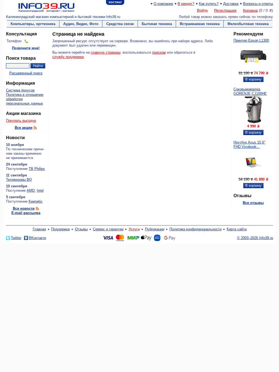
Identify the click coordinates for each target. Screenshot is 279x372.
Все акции (23, 128)
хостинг (115, 2)
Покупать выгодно (21, 120)
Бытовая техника (157, 24)
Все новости (24, 208)
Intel (40, 190)
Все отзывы (253, 203)
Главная (39, 229)
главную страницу (105, 52)
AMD (31, 190)
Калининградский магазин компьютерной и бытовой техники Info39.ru (63, 17)
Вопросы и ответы (258, 4)
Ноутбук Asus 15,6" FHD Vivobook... (249, 144)
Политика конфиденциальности (195, 229)
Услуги (134, 229)
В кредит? (186, 4)
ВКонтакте (37, 238)
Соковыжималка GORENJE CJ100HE (250, 91)
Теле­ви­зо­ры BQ (19, 180)
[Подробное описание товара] (253, 69)
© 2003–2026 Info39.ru (255, 238)
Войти (202, 10)
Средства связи (120, 24)
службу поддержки (68, 57)
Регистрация (225, 10)
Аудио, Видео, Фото (80, 24)
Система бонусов (20, 90)
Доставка (230, 4)
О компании (163, 4)
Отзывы (81, 229)
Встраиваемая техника (200, 24)
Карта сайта (237, 229)
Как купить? (209, 4)
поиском (159, 52)
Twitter (16, 238)
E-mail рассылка (25, 213)
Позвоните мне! (26, 48)
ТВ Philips (37, 169)
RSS (35, 127)
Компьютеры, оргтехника (33, 24)
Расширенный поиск (26, 73)
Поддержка (60, 229)
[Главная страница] (40, 7)
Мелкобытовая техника (248, 24)
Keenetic (36, 201)
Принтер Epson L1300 (251, 40)
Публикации (154, 229)
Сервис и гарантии (108, 229)
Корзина (250, 10)
